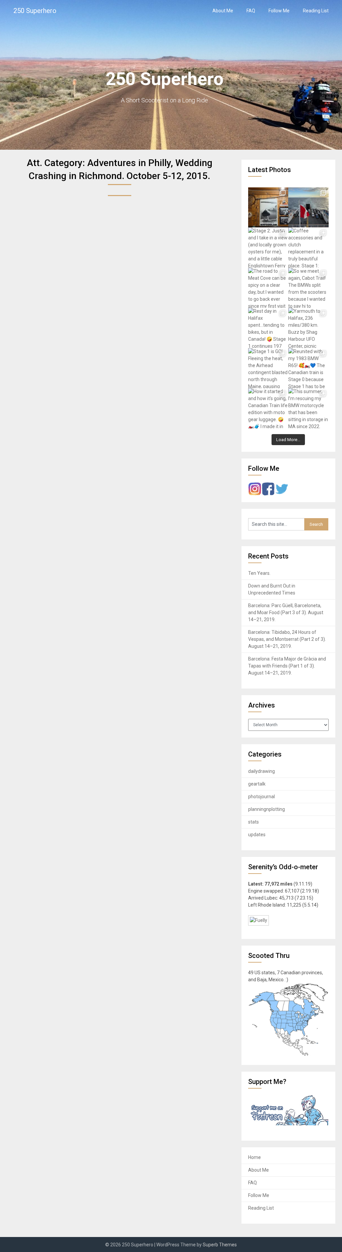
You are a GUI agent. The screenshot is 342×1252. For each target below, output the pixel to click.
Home (254, 1157)
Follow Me (279, 10)
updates (257, 834)
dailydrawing (261, 771)
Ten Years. (259, 573)
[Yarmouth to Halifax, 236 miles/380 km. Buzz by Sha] (308, 328)
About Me (222, 10)
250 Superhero (34, 11)
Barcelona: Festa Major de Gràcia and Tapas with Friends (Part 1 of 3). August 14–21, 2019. (287, 666)
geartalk (257, 784)
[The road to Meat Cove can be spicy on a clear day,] (268, 288)
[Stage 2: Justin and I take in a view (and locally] (268, 247)
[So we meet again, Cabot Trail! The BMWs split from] (308, 288)
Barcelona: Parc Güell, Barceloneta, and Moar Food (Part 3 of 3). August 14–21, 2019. (285, 612)
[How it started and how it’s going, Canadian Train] (268, 408)
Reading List (316, 10)
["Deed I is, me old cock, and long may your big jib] (268, 207)
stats (253, 822)
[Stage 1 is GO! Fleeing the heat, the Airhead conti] (268, 368)
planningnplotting (266, 809)
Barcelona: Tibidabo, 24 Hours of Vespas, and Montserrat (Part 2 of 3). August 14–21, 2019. (287, 639)
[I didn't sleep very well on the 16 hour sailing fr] (308, 207)
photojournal (261, 796)
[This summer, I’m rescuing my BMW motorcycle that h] (308, 408)
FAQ (250, 10)
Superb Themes (220, 1244)
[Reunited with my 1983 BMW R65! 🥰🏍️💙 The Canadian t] (308, 368)
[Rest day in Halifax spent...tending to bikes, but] (268, 328)
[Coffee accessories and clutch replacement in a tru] (308, 247)
